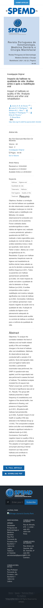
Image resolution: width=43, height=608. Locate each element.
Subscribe (31, 502)
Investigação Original (16, 150)
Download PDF (14, 473)
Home (10, 593)
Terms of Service (11, 599)
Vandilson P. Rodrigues (18, 112)
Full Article (15, 468)
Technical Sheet (27, 593)
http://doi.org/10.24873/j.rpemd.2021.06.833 (25, 122)
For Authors (21, 596)
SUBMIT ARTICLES (22, 2)
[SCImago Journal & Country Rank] (20, 513)
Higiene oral (23, 182)
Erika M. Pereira (15, 115)
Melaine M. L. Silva (16, 110)
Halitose (14, 182)
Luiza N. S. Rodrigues (19, 108)
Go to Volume (14, 155)
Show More (15, 117)
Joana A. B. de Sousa (20, 106)
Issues (17, 593)
